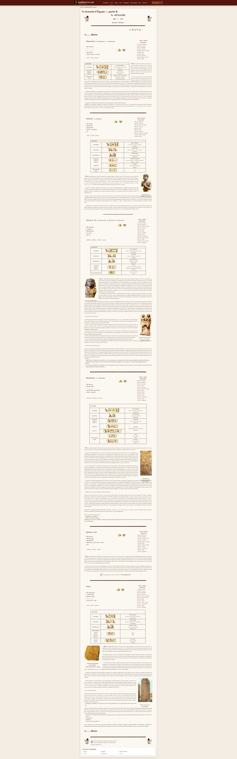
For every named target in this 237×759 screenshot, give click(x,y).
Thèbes (87, 340)
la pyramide (122, 708)
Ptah (98, 355)
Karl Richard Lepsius (134, 327)
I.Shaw (142, 52)
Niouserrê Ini (124, 83)
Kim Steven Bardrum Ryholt (123, 282)
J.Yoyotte (146, 240)
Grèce (120, 2)
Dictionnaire (104, 753)
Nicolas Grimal (113, 567)
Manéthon (96, 57)
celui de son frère (113, 330)
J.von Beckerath (144, 44)
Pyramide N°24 (126, 327)
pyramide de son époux (109, 693)
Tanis (87, 339)
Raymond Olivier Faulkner (107, 656)
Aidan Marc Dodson (129, 178)
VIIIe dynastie (116, 687)
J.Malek (142, 58)
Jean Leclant (106, 485)
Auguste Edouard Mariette (101, 496)
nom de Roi (131, 461)
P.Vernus (143, 240)
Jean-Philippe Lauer (100, 485)
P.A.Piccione (143, 45)
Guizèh (148, 104)
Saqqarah (126, 311)
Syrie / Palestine (133, 2)
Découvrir (144, 2)
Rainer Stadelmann (134, 475)
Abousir (141, 71)
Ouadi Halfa (118, 566)
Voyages (116, 2)
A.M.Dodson (143, 55)
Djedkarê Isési (120, 511)
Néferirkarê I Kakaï (113, 83)
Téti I (151, 480)
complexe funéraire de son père (96, 330)
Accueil (81, 7)
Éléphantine (120, 672)
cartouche (124, 306)
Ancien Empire (88, 313)
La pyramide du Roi (117, 683)
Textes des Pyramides (119, 656)
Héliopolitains (141, 656)
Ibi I (107, 687)
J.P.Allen (139, 44)
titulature (117, 461)
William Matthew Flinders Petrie (95, 335)
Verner (99, 86)
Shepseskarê (104, 187)
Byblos (148, 567)
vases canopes (115, 207)
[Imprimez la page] (135, 30)
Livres (121, 753)
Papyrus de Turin (143, 65)
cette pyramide (86, 475)
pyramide (137, 71)
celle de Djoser (102, 682)
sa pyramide (148, 93)
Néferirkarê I (145, 83)
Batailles (103, 751)
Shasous (130, 666)
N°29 (123, 487)
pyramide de (133, 73)
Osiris (142, 569)
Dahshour (122, 472)
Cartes (85, 753)
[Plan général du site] (137, 30)
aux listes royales (91, 97)
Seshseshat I (88, 714)
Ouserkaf (107, 83)
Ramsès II (86, 683)
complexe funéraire (97, 195)
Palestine (131, 301)
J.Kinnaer (142, 57)
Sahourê (136, 73)
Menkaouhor (111, 365)
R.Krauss (142, 50)
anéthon (133, 63)
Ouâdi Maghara (121, 465)
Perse (139, 2)
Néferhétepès (141, 91)
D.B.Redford (143, 47)
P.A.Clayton (143, 49)
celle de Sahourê (87, 94)
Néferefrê (119, 83)
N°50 (116, 474)
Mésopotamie (126, 2)
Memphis (102, 319)
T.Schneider (147, 50)
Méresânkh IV (87, 509)
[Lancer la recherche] (153, 2)
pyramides (114, 106)
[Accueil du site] (132, 30)
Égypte (111, 2)
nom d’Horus (90, 96)
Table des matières (123, 751)
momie (145, 207)
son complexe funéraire (96, 324)
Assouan (123, 339)
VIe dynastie (112, 659)
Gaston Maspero (119, 483)
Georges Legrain (129, 340)
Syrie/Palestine (104, 666)
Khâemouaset (130, 682)
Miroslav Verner (149, 91)
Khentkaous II (137, 99)
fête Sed (124, 287)
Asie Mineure (106, 2)
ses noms (119, 306)
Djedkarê (150, 559)
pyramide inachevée (139, 76)
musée (103, 342)
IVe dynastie (95, 477)
